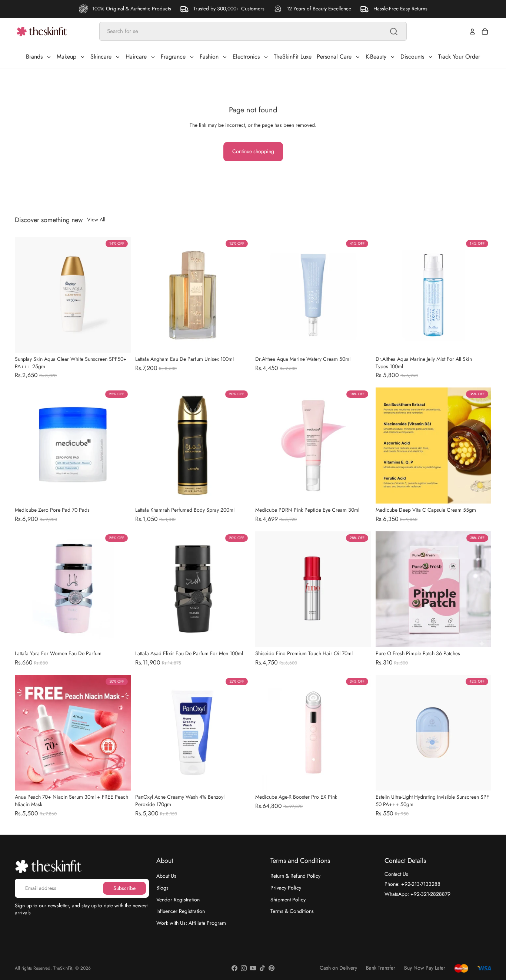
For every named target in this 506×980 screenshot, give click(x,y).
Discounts (412, 56)
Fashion (209, 56)
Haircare (136, 56)
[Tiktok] (262, 968)
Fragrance (173, 56)
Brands (34, 56)
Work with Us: (191, 923)
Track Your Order (459, 56)
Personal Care (334, 56)
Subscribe (124, 888)
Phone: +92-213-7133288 (412, 884)
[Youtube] (253, 968)
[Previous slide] (26, 294)
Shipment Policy (288, 899)
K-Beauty (376, 56)
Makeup (66, 56)
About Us (166, 876)
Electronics (246, 56)
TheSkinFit (62, 968)
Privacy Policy (285, 887)
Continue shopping (253, 151)
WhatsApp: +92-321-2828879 (417, 893)
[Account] (472, 31)
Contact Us (396, 874)
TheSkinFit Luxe (293, 56)
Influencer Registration (180, 911)
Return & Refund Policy (295, 876)
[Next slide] (120, 294)
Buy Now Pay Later (424, 967)
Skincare (100, 56)
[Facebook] (234, 968)
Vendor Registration (178, 899)
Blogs (162, 887)
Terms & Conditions (292, 911)
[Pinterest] (271, 968)
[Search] (394, 31)
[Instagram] (243, 968)
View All (96, 219)
